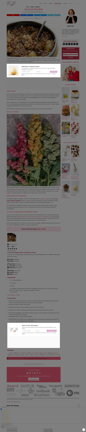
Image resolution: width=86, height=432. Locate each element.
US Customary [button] (11, 295)
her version (28, 200)
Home (40, 3)
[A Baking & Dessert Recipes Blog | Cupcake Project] (11, 5)
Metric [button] (18, 295)
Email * (2, 427)
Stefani (15, 274)
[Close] (78, 406)
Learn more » (65, 36)
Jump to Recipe (30, 18)
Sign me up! (33, 379)
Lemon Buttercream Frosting (74, 119)
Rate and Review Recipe (12, 430)
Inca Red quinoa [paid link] (16, 189)
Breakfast (37, 6)
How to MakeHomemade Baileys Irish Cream (66, 160)
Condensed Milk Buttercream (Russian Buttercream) (65, 176)
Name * (3, 426)
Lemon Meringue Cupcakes (66, 136)
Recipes (50, 3)
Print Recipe (40, 18)
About (45, 3)
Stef (41, 11)
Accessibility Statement (16, 401)
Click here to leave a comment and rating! (35, 358)
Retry (43, 364)
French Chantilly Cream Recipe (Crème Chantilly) (75, 178)
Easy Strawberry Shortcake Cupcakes (75, 136)
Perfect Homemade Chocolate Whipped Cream (66, 196)
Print (10, 246)
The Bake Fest (57, 3)
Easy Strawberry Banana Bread (65, 118)
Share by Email (13, 244)
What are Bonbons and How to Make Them (74, 160)
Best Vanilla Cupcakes (73, 195)
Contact (65, 3)
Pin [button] (15, 246)
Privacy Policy (9, 401)
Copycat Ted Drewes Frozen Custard (65, 101)
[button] (13, 15)
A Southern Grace (44, 198)
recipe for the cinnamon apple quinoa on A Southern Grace (36, 216)
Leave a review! (41, 229)
